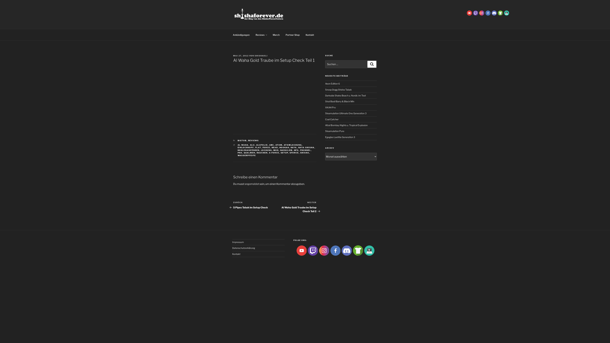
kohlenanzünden (249, 150)
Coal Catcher (332, 119)
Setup (284, 153)
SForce (294, 153)
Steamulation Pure (334, 131)
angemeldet (252, 183)
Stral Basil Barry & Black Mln (339, 101)
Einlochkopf (246, 147)
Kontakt (310, 35)
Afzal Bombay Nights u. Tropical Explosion (346, 125)
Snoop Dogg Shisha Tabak (338, 89)
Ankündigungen (241, 35)
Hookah (284, 147)
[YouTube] (469, 12)
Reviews (260, 35)
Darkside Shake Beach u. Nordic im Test (345, 95)
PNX (240, 153)
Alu (252, 145)
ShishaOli (261, 56)
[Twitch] (475, 12)
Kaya (294, 147)
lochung (266, 150)
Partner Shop (293, 35)
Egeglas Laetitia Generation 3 (340, 137)
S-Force (274, 153)
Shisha (304, 153)
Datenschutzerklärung (243, 248)
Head (275, 147)
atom (278, 145)
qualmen (249, 153)
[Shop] (506, 12)
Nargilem (286, 150)
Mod (276, 150)
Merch (276, 35)
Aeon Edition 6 (332, 83)
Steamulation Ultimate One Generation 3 (345, 113)
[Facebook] (488, 12)
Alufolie (262, 145)
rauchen (262, 153)
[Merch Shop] (500, 12)
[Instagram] (482, 12)
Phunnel (305, 150)
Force (266, 147)
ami (271, 145)
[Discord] (494, 12)
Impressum (238, 242)
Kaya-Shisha (306, 147)
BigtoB (242, 140)
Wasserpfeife (247, 155)
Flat (258, 147)
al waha (243, 145)
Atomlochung (293, 145)
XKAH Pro (330, 107)
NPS (296, 150)
